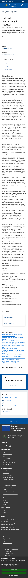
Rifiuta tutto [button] (14, 572)
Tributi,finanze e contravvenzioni (10, 494)
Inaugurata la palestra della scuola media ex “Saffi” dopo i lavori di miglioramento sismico (13, 358)
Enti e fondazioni (6, 458)
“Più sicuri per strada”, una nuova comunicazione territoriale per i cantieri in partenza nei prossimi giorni (13, 351)
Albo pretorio (8, 551)
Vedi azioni (11, 43)
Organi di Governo (7, 452)
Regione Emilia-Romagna (7, 1)
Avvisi (4, 504)
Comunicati (13, 11)
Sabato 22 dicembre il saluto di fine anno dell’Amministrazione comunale (11, 361)
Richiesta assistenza (7, 543)
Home (3, 11)
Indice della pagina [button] (8, 59)
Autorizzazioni (6, 473)
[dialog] (14, 567)
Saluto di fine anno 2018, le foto (9, 348)
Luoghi (4, 510)
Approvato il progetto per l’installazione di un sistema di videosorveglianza (12, 335)
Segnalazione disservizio (8, 539)
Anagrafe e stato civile (8, 471)
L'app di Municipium (14, 421)
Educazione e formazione (8, 479)
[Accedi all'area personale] (23, 1)
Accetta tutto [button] (14, 569)
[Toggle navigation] (2, 5)
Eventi (4, 512)
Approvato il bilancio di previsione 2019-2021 (12, 355)
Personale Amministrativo (9, 462)
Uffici (4, 456)
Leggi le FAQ (5, 541)
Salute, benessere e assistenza (10, 492)
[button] (14, 575)
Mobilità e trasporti (7, 490)
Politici (4, 460)
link (1, 567)
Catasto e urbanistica (7, 475)
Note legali (7, 555)
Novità (7, 11)
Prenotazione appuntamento (9, 537)
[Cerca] (25, 6)
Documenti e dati (7, 464)
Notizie (4, 500)
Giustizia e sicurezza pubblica (9, 485)
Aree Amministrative (7, 454)
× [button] (26, 557)
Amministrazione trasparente (11, 549)
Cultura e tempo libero (8, 477)
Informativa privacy (9, 553)
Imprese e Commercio (8, 487)
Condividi (5, 43)
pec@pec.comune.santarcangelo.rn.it (11, 529)
